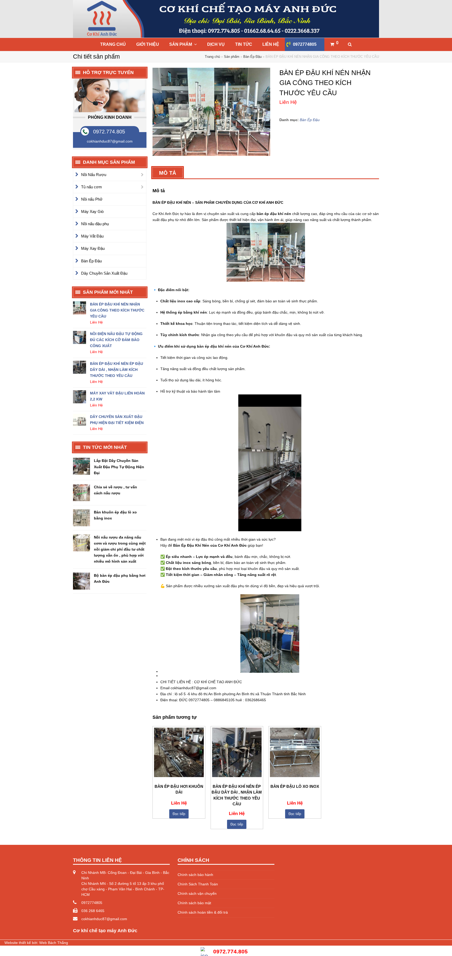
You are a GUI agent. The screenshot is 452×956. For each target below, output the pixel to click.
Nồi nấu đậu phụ (95, 224)
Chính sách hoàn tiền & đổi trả (203, 912)
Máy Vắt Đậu (92, 236)
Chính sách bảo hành (195, 875)
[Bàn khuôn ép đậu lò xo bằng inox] (81, 517)
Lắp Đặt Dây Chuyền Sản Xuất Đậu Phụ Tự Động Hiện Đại (119, 467)
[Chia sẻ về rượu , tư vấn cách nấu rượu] (81, 492)
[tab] (167, 172)
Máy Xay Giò (92, 211)
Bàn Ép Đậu (252, 57)
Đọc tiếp (179, 814)
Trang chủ (212, 57)
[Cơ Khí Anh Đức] (226, 19)
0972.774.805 (109, 131)
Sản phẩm (231, 57)
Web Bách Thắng (53, 943)
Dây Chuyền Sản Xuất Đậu (104, 273)
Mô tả (167, 173)
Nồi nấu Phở (92, 199)
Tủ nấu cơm (91, 187)
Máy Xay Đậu (93, 248)
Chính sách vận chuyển (197, 893)
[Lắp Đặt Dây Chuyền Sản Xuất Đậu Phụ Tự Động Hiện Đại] (81, 466)
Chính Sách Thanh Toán (198, 884)
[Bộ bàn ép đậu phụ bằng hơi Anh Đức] (81, 581)
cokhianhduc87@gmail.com (104, 919)
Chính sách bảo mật (194, 903)
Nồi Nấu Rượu (93, 174)
